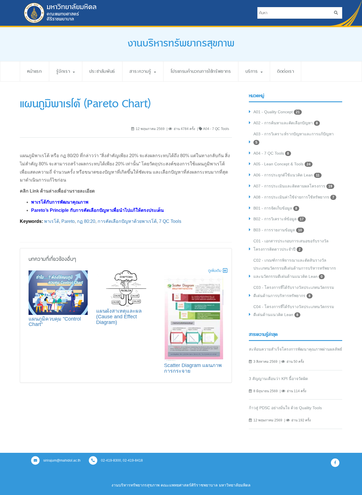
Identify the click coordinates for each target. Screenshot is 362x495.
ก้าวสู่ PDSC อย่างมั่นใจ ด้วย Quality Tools (285, 408)
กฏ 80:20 (86, 221)
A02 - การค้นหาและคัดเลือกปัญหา (285, 123)
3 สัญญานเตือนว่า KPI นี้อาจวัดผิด (278, 378)
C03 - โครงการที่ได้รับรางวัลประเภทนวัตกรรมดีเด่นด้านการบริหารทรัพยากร (293, 291)
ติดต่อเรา (285, 71)
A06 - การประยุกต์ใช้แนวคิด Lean (286, 175)
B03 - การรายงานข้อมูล (277, 230)
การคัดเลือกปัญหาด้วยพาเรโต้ (127, 221)
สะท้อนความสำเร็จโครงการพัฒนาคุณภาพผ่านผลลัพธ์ (295, 349)
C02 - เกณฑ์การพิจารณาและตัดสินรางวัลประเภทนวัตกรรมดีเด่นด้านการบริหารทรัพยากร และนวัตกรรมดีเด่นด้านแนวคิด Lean (294, 268)
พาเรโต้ (51, 221)
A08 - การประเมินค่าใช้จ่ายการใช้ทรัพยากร (293, 197)
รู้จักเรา (64, 71)
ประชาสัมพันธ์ (102, 71)
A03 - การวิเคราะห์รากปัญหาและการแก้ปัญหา (293, 138)
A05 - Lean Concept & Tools (282, 164)
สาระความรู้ (141, 71)
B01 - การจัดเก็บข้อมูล (275, 208)
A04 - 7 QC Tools (271, 153)
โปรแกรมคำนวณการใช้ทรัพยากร (201, 71)
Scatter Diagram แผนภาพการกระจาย (193, 368)
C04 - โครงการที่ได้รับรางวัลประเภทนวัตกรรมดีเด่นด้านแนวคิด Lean (293, 310)
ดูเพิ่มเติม (214, 270)
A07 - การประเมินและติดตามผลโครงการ (292, 186)
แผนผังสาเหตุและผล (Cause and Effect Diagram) (119, 316)
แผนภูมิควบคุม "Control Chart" (55, 321)
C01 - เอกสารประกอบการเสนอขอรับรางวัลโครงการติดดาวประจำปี (291, 245)
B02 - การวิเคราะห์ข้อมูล (278, 219)
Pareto (68, 221)
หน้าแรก (34, 71)
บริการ (252, 71)
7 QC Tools (170, 221)
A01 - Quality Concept (276, 112)
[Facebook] (335, 462)
